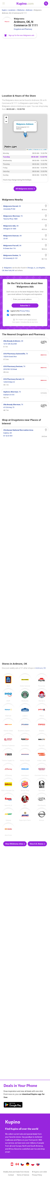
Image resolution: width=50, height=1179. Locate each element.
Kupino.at (12, 1164)
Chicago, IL (31, 268)
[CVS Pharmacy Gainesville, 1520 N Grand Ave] (25, 356)
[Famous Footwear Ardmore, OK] (8, 740)
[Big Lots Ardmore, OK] (41, 740)
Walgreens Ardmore (24, 124)
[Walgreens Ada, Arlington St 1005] (25, 227)
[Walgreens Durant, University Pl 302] (25, 207)
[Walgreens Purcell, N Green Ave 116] (25, 247)
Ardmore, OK (40, 668)
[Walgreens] (7, 23)
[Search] (46, 3)
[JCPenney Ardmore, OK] (8, 770)
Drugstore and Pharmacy (23, 29)
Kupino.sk (38, 1164)
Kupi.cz (22, 1164)
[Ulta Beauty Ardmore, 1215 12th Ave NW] (25, 343)
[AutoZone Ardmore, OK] (8, 829)
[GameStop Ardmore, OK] (25, 740)
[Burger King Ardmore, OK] (25, 785)
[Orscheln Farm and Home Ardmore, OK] (41, 770)
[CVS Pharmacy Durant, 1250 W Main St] (25, 382)
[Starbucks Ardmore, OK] (25, 695)
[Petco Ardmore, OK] (41, 710)
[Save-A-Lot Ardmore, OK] (8, 799)
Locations (11, 10)
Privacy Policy (24, 311)
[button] (19, 35)
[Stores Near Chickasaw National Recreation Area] (25, 433)
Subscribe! (24, 305)
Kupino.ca (17, 1164)
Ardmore (29, 10)
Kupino (4, 10)
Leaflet (30, 149)
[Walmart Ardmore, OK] (8, 710)
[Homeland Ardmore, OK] (25, 770)
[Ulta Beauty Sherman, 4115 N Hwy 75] (25, 407)
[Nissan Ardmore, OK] (41, 814)
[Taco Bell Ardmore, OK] (41, 785)
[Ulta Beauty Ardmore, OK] (41, 799)
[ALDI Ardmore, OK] (8, 680)
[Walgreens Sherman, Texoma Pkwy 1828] (25, 217)
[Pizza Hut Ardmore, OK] (41, 680)
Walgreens (8, 268)
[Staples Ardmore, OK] (41, 725)
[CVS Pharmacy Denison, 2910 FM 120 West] (25, 369)
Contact (11, 1175)
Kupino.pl (33, 1164)
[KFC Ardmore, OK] (25, 799)
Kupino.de (27, 1164)
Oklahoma (20, 10)
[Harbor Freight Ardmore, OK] (25, 755)
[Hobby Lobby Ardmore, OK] (41, 755)
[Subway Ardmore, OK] (8, 814)
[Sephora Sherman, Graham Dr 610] (25, 394)
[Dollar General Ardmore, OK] (25, 680)
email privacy (32, 319)
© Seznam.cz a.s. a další (40, 149)
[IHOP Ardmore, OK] (8, 695)
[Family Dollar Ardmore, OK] (8, 725)
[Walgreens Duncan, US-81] (25, 237)
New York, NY (9, 270)
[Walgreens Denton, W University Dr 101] (25, 257)
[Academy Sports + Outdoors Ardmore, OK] (25, 725)
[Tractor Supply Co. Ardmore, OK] (8, 755)
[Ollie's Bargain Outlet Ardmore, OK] (8, 785)
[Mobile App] (13, 1105)
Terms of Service (23, 1175)
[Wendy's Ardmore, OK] (41, 695)
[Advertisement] (25, 66)
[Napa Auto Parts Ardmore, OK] (25, 814)
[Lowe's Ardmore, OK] (25, 710)
